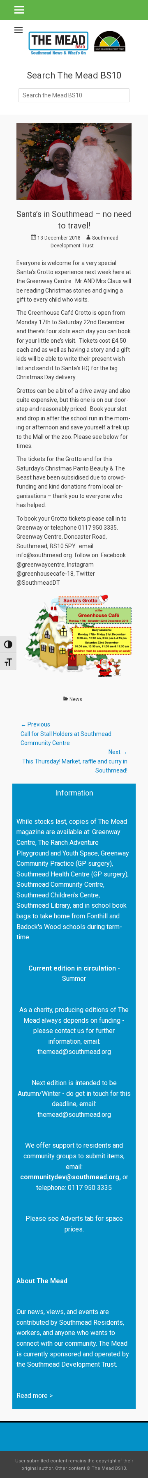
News (75, 699)
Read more (32, 1396)
